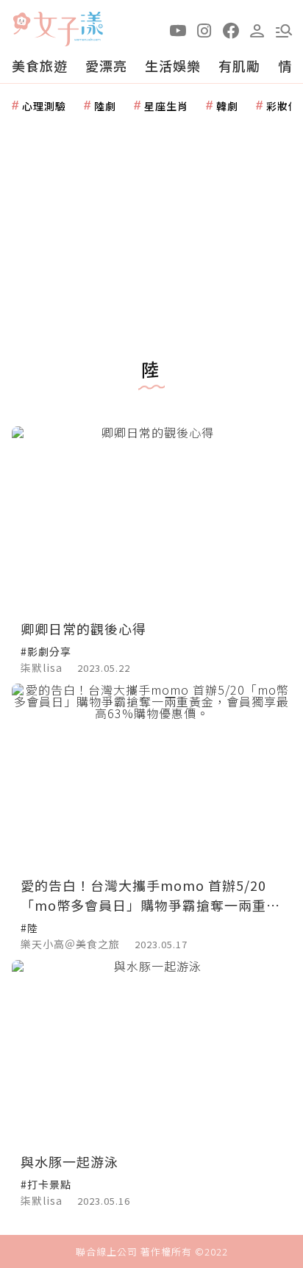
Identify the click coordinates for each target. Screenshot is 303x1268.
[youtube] (178, 29)
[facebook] (231, 29)
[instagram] (204, 29)
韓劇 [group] (227, 105)
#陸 (29, 927)
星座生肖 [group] (166, 105)
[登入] (257, 29)
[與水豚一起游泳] (151, 1053)
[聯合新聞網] (21, 24)
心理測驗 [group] (44, 105)
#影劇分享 (46, 651)
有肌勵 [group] (239, 65)
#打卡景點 (46, 1184)
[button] (284, 29)
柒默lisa (42, 667)
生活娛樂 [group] (173, 65)
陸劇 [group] (105, 105)
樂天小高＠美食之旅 (70, 943)
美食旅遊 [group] (40, 65)
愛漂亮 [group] (106, 65)
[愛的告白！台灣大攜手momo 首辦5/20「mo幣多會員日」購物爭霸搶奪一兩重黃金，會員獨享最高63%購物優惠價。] (151, 777)
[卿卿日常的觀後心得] (151, 519)
